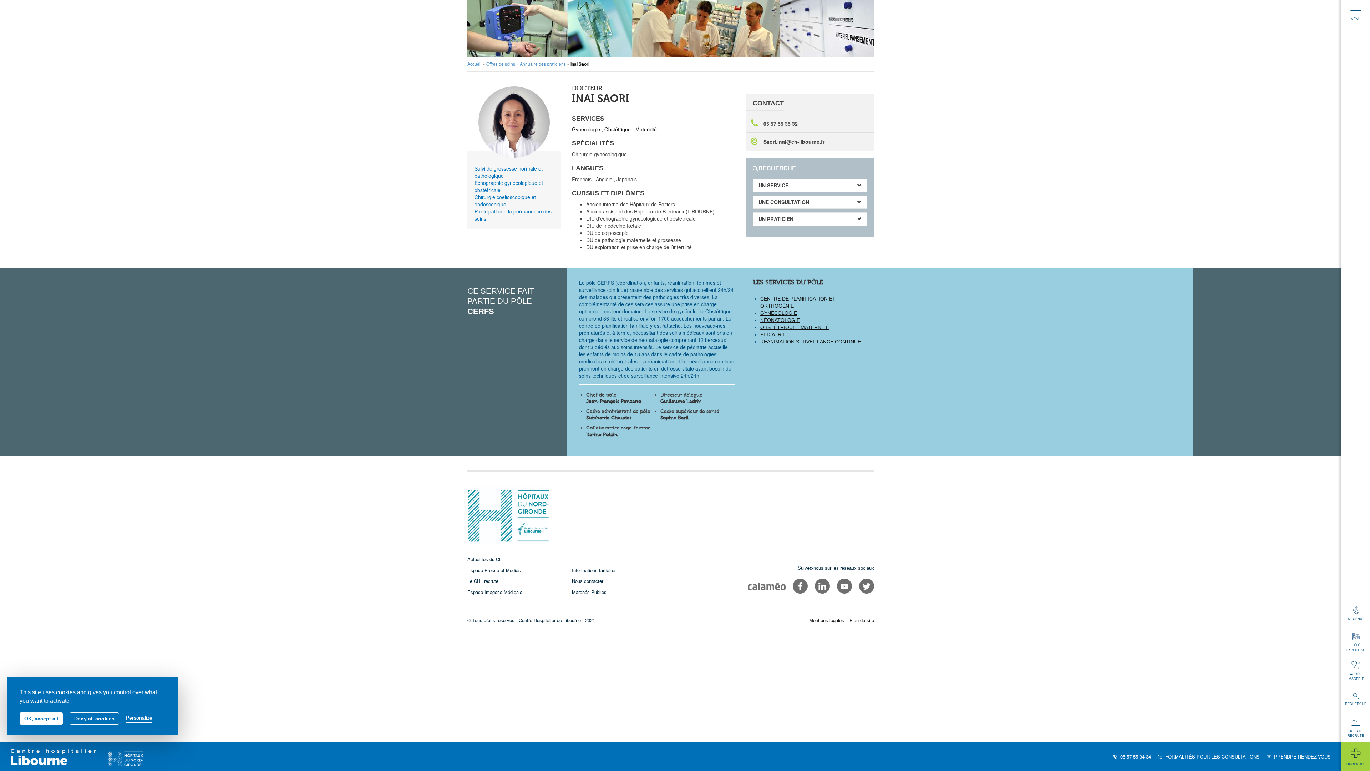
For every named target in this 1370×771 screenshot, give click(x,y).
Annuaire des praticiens (543, 64)
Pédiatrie (773, 334)
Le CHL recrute (482, 581)
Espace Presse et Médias (494, 570)
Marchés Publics (589, 592)
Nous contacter (587, 581)
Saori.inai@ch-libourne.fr (793, 141)
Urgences (1355, 764)
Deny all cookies (94, 718)
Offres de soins (500, 64)
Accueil (474, 64)
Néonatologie (780, 320)
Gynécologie (587, 129)
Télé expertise (1355, 647)
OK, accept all (41, 718)
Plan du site (861, 620)
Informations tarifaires (594, 570)
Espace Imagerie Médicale (494, 592)
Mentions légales (826, 620)
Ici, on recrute (1356, 733)
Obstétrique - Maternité (630, 129)
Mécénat (1356, 618)
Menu (1356, 18)
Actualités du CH (484, 559)
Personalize (139, 718)
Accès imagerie (1356, 676)
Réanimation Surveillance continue (810, 341)
